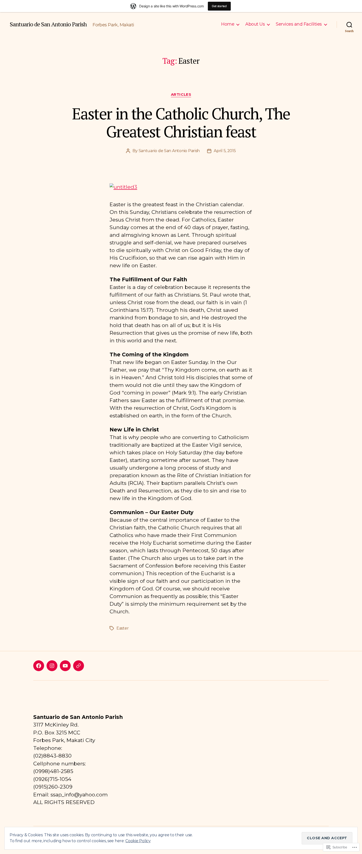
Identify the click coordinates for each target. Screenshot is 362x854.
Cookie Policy (138, 840)
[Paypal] (78, 665)
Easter (122, 628)
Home (227, 24)
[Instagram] (52, 665)
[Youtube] (65, 665)
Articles (181, 94)
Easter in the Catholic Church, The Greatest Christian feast (181, 122)
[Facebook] (38, 665)
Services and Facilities (299, 24)
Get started (219, 6)
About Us (255, 24)
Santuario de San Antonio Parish (48, 24)
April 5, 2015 (225, 150)
